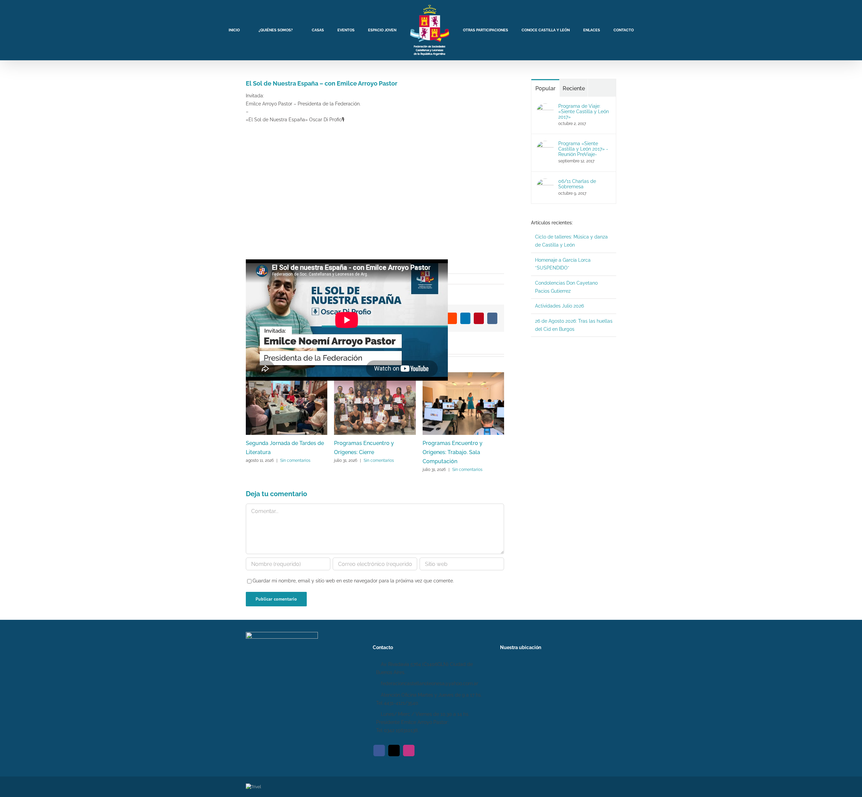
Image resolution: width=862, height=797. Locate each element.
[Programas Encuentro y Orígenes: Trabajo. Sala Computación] (463, 375)
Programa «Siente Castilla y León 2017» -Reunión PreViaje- (583, 149)
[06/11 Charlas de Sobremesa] (545, 182)
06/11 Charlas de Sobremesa (577, 184)
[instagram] (409, 750)
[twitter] (394, 750)
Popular (545, 88)
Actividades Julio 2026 (559, 306)
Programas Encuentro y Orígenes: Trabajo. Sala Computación (453, 452)
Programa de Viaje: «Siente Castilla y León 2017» (583, 111)
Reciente (574, 88)
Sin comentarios (295, 460)
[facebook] (379, 750)
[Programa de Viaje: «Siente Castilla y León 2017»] (545, 107)
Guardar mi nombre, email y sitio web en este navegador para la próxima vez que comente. (353, 580)
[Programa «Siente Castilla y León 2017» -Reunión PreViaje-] (545, 144)
